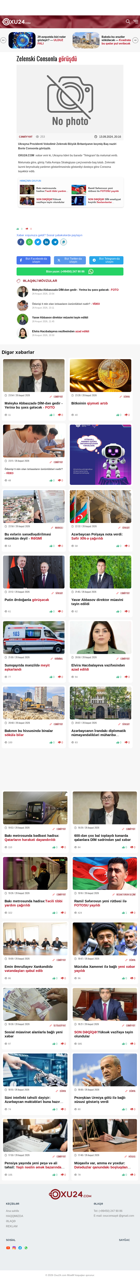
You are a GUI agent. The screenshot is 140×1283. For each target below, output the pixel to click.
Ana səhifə (12, 1210)
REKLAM (11, 1226)
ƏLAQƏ (11, 1221)
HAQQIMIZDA (14, 1216)
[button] (136, 40)
